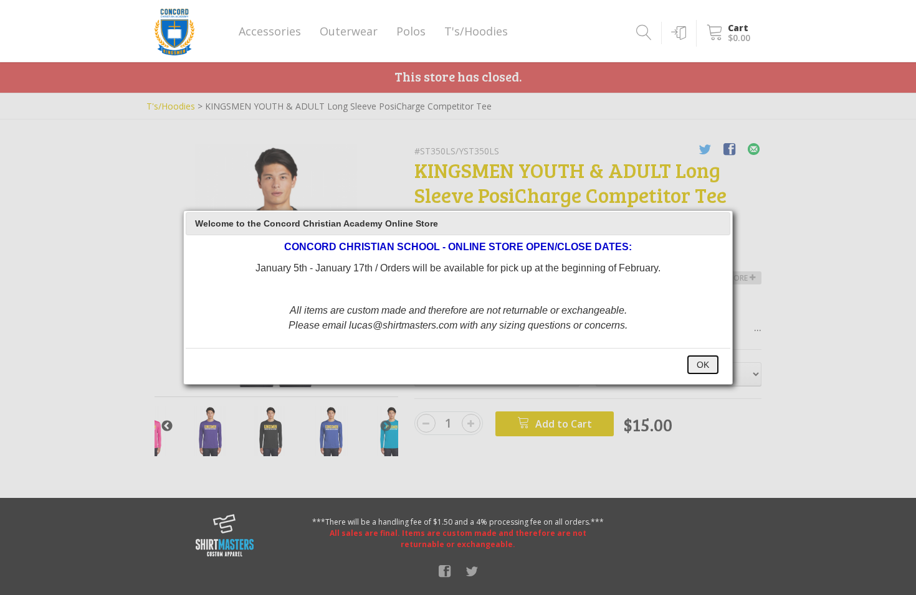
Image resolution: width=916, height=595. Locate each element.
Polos (411, 31)
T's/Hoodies (476, 31)
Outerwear (349, 31)
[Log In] (676, 33)
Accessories (270, 31)
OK (703, 365)
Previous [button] (167, 426)
